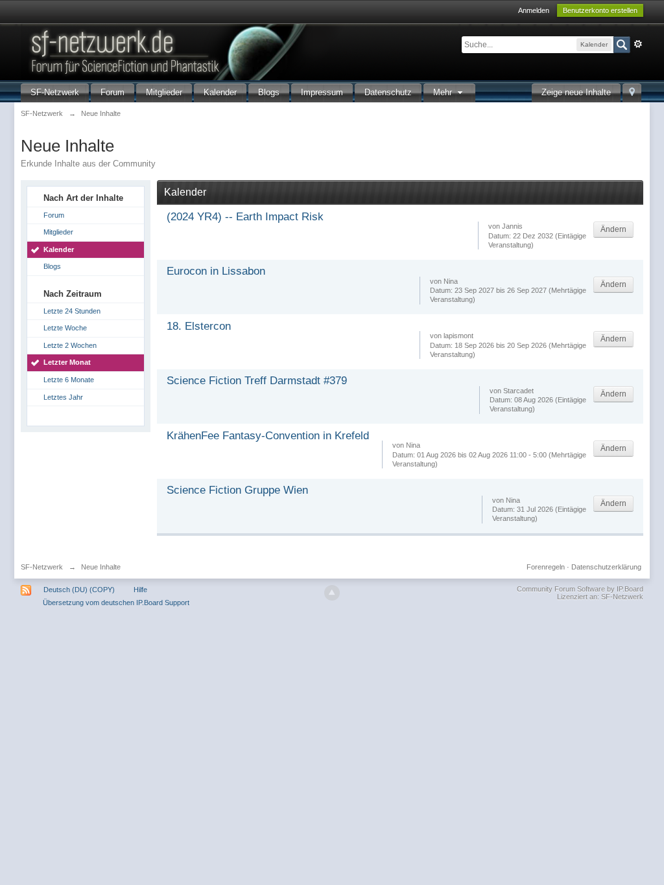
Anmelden (533, 10)
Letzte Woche (65, 328)
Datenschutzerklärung (606, 567)
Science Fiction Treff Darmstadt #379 (257, 380)
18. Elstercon (199, 326)
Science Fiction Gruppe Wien (237, 490)
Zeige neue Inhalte (576, 92)
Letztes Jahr (63, 397)
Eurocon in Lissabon (216, 271)
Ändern (613, 229)
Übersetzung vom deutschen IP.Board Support (116, 602)
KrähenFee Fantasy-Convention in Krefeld (268, 436)
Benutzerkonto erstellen (600, 10)
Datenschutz (388, 92)
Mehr (444, 92)
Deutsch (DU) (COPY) (79, 589)
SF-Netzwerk (54, 92)
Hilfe (140, 589)
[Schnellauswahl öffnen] (631, 93)
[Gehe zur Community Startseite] (240, 51)
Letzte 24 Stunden (72, 311)
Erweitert (638, 44)
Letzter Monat (67, 362)
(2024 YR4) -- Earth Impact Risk (245, 217)
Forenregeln (546, 567)
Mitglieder (164, 92)
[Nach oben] (332, 593)
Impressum (322, 92)
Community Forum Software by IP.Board (580, 589)
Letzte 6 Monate (68, 380)
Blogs (268, 92)
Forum (112, 92)
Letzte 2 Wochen (70, 345)
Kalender (220, 92)
